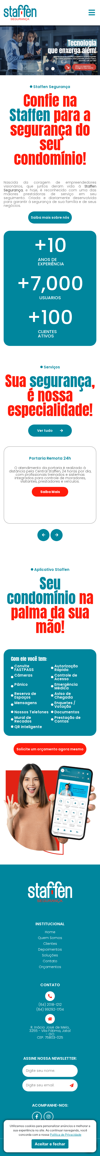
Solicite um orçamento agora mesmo (50, 749)
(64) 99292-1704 (50, 1009)
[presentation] (43, 535)
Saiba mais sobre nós (50, 217)
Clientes (50, 943)
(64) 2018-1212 (50, 1004)
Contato (50, 961)
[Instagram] (48, 1116)
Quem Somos (50, 938)
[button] (91, 12)
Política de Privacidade (65, 1134)
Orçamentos (50, 967)
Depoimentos (50, 949)
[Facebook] (37, 1116)
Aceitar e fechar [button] (50, 1143)
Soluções (50, 955)
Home (50, 932)
